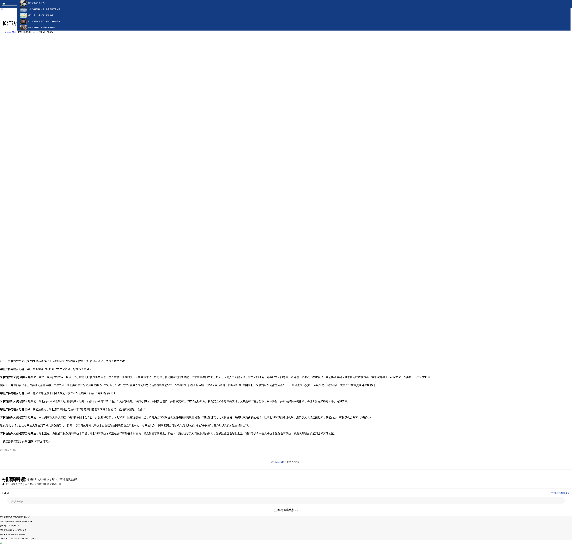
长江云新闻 (10, 31)
